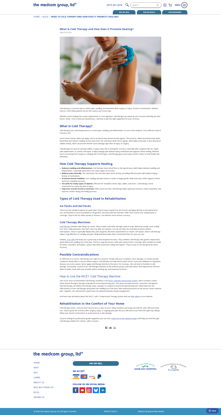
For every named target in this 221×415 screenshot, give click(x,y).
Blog (36, 392)
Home (37, 362)
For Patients (149, 12)
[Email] (110, 328)
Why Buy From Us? (44, 387)
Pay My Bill (124, 12)
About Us (39, 382)
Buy (36, 372)
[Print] (114, 328)
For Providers (174, 12)
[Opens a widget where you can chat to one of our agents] (212, 411)
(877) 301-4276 (114, 5)
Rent (36, 367)
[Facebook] (106, 328)
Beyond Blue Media (156, 411)
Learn (37, 377)
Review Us (39, 397)
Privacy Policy (110, 411)
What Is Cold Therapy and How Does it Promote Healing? (97, 29)
